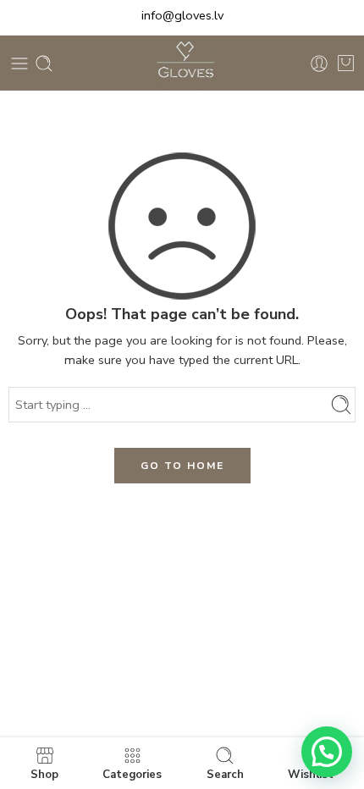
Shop (44, 774)
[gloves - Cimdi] (182, 63)
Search (225, 774)
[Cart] (346, 63)
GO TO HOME (182, 465)
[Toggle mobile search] (44, 63)
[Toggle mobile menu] (19, 63)
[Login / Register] (319, 63)
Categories (132, 774)
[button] (326, 751)
